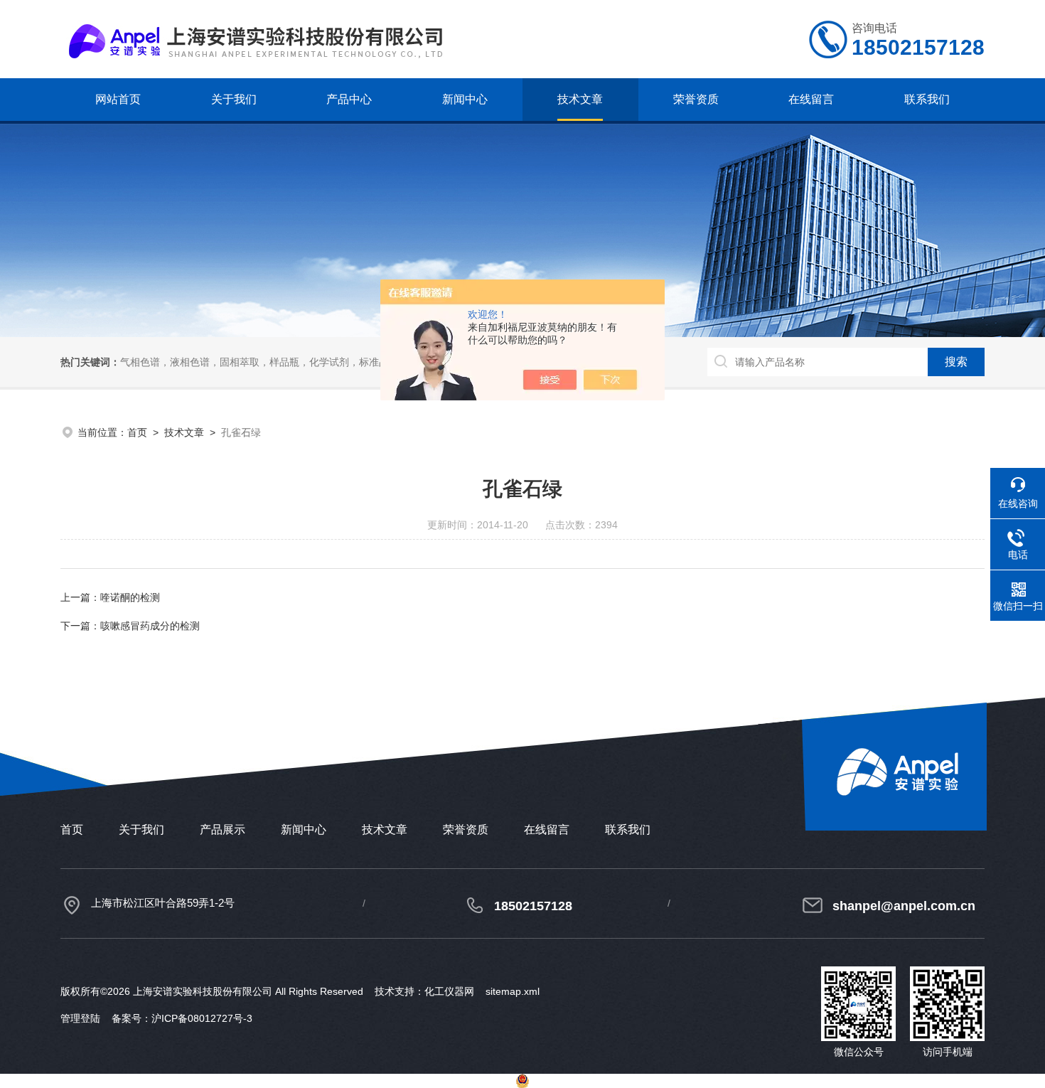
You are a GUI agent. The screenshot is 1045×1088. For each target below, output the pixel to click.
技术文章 (580, 99)
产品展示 (222, 829)
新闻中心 (465, 99)
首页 (137, 432)
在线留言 (811, 99)
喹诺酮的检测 (130, 597)
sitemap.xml (513, 991)
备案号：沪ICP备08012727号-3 (182, 1018)
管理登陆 (80, 1018)
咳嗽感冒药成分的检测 (150, 625)
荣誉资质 (696, 99)
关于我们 (234, 99)
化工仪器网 (449, 991)
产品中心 (349, 99)
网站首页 (118, 99)
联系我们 (927, 99)
